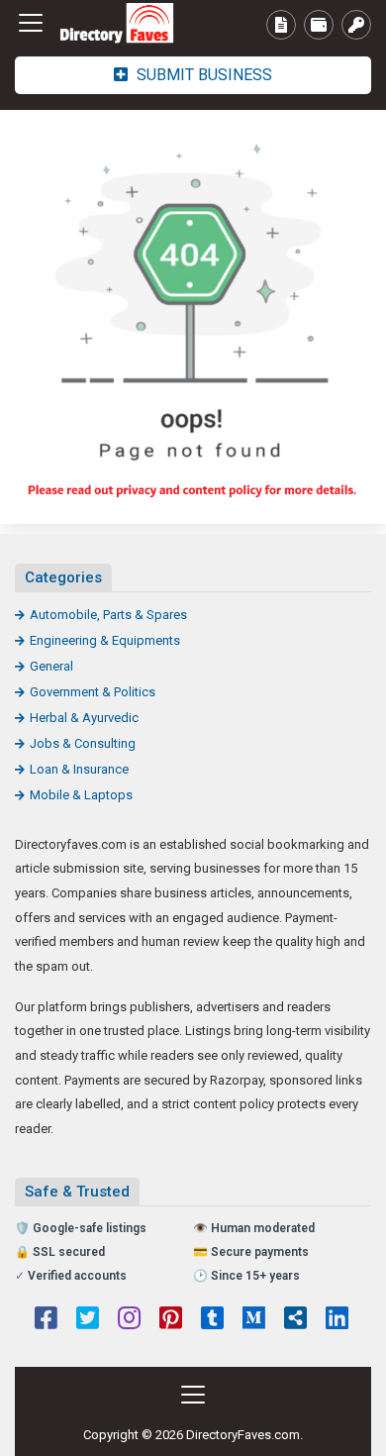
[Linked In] (337, 1320)
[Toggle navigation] (31, 23)
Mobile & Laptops (81, 794)
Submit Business (202, 74)
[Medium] (253, 1320)
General (51, 666)
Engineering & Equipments (105, 640)
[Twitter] (87, 1320)
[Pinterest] (170, 1320)
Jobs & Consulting (83, 743)
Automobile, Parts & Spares (108, 614)
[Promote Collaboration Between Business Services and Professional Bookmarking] (123, 23)
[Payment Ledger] (319, 25)
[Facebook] (46, 1320)
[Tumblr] (212, 1320)
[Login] (356, 25)
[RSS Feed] (295, 1320)
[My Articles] (281, 25)
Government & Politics (92, 691)
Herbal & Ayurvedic (84, 717)
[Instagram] (129, 1320)
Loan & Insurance (79, 769)
